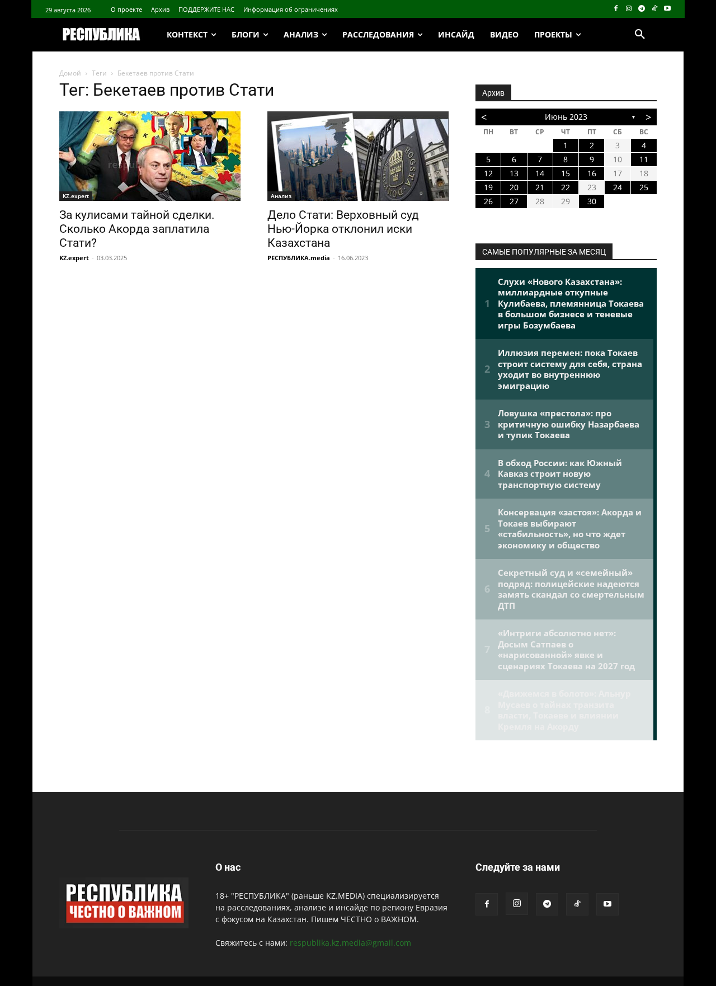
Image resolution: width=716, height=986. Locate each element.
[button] (640, 34)
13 (514, 173)
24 (617, 187)
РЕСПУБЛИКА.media (298, 257)
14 (539, 173)
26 (488, 201)
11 (643, 159)
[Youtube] (667, 9)
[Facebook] (616, 9)
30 (591, 201)
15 (565, 173)
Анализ (281, 196)
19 (488, 187)
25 (643, 187)
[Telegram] (641, 9)
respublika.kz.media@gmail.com (350, 942)
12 (488, 173)
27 (514, 201)
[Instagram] (629, 9)
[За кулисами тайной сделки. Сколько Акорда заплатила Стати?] (150, 156)
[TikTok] (654, 9)
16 (591, 173)
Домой (70, 73)
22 (565, 187)
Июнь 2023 (566, 116)
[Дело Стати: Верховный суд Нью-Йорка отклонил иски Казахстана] (358, 156)
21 (539, 187)
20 (514, 187)
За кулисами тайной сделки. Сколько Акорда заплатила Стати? (137, 229)
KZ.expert (76, 196)
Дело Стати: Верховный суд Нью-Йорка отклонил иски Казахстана (343, 229)
